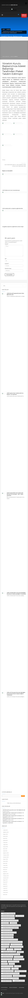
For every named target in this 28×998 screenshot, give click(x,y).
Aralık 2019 (5, 830)
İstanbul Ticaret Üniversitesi (19, 975)
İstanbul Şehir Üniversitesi (10, 978)
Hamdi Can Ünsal (9, 952)
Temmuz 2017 (6, 875)
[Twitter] (4, 2)
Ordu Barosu (5, 963)
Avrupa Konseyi (6, 944)
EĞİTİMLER (24, 15)
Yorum (6, 244)
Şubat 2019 (5, 840)
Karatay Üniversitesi (19, 956)
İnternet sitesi (8, 268)
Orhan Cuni (12, 963)
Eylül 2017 (5, 871)
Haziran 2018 (5, 857)
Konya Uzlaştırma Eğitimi (7, 959)
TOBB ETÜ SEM (6, 968)
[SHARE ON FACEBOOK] (6, 162)
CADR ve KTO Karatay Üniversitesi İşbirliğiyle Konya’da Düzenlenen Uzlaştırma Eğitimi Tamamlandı (16, 694)
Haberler (16, 56)
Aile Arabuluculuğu (20, 915)
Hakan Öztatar (18, 949)
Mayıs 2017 (5, 880)
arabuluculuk (13, 922)
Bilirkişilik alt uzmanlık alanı (17, 944)
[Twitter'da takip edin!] (10, 990)
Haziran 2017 (5, 877)
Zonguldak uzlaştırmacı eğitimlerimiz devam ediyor (13, 226)
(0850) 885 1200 (14, 4)
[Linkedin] (8, 2)
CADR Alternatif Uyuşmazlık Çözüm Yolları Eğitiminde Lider (14, 810)
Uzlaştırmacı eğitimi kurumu (21, 971)
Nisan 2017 (5, 882)
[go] (24, 285)
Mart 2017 (5, 884)
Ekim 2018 (5, 848)
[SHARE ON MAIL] (12, 162)
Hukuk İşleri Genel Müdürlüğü (11, 954)
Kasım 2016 (5, 892)
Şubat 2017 (5, 886)
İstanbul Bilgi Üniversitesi (7, 975)
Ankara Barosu (5, 922)
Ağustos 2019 (5, 832)
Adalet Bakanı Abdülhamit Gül (10, 164)
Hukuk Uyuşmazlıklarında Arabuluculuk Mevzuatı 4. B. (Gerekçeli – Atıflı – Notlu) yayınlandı (15, 494)
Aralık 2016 (5, 890)
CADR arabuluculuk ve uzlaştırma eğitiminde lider (12, 208)
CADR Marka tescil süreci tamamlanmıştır (11, 190)
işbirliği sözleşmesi (8, 956)
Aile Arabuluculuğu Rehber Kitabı (8, 918)
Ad (6, 258)
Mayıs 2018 (5, 859)
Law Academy (21, 987)
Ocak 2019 (5, 842)
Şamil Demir (23, 166)
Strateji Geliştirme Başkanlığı (8, 966)
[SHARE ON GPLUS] (8, 162)
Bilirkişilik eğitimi (5, 946)
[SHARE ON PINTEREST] (10, 162)
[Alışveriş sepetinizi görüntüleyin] (19, 15)
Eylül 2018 (5, 850)
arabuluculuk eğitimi (10, 928)
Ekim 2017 (5, 869)
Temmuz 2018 (6, 855)
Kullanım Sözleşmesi (13, 987)
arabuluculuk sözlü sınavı (8, 934)
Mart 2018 (5, 863)
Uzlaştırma (15, 968)
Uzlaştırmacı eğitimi (8, 971)
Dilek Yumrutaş (10, 949)
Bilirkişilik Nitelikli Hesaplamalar (17, 946)
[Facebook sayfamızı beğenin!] (8, 990)
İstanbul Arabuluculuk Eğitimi (11, 973)
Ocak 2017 (5, 888)
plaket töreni (18, 166)
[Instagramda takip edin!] (12, 990)
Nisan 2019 (5, 836)
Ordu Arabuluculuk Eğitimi (14, 961)
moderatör (5, 961)
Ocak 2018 (5, 865)
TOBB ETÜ (18, 966)
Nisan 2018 (5, 861)
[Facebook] (2, 2)
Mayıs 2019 (5, 834)
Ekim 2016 (5, 894)
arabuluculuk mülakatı (7, 930)
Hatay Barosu (20, 951)
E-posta (7, 263)
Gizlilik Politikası (4, 987)
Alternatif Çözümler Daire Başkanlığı (10, 920)
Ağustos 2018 (5, 853)
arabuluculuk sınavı (8, 937)
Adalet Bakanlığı (20, 164)
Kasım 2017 (5, 867)
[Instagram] (6, 2)
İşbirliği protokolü (7, 981)
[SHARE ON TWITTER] (3, 162)
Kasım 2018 (5, 846)
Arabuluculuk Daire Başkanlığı (11, 925)
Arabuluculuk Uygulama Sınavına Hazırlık (12, 942)
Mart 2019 (5, 838)
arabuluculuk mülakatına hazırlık (9, 932)
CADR (4, 949)
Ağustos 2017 (5, 873)
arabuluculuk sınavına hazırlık (10, 939)
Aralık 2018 (5, 844)
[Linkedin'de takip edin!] (14, 990)
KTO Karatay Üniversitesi (19, 959)
